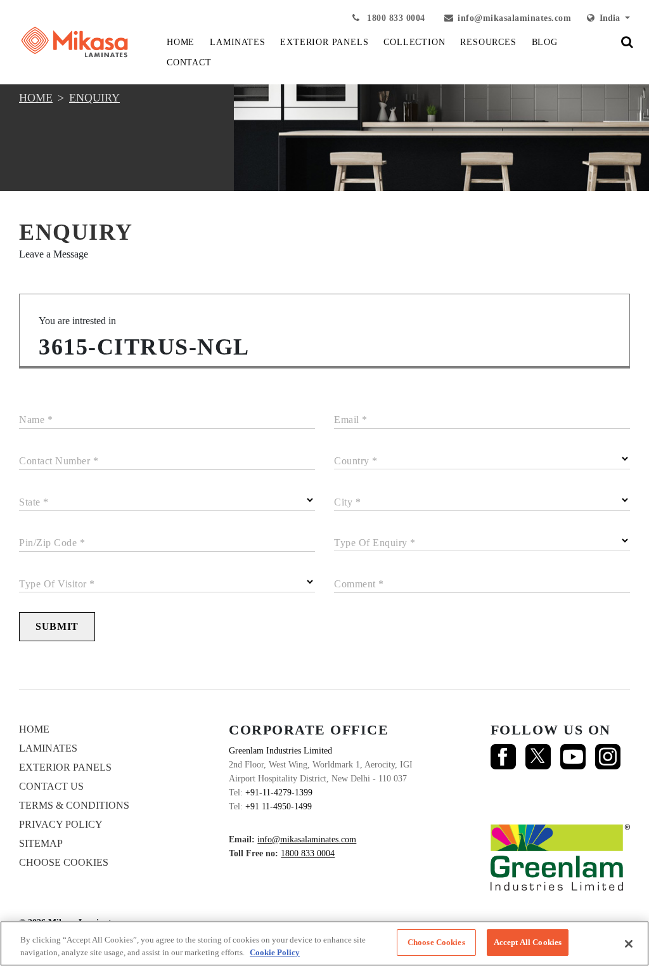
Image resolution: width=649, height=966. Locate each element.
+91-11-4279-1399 (278, 792)
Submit (57, 626)
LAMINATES (237, 42)
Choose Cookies (63, 862)
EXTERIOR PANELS (324, 42)
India (608, 18)
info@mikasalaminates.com (514, 18)
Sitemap (41, 843)
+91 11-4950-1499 (278, 806)
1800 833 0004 (394, 18)
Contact (189, 62)
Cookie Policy (275, 952)
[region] (324, 943)
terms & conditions (74, 805)
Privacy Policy (61, 824)
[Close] (629, 944)
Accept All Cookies (528, 942)
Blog (545, 42)
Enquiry (94, 97)
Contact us (51, 786)
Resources (488, 42)
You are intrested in (77, 320)
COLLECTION (414, 42)
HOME (181, 42)
